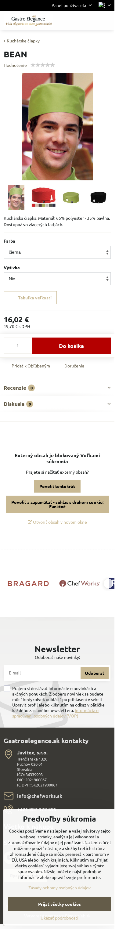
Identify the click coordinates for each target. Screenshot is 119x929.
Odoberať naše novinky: (57, 657)
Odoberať (94, 673)
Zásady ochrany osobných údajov (59, 887)
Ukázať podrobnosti (59, 917)
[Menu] (107, 20)
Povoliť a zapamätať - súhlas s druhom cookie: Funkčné (57, 504)
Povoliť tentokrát (57, 486)
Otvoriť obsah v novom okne (59, 522)
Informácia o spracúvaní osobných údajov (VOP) (55, 712)
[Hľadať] (77, 20)
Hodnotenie (15, 65)
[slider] (43, 65)
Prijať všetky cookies (59, 904)
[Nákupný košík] (92, 20)
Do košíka (71, 345)
